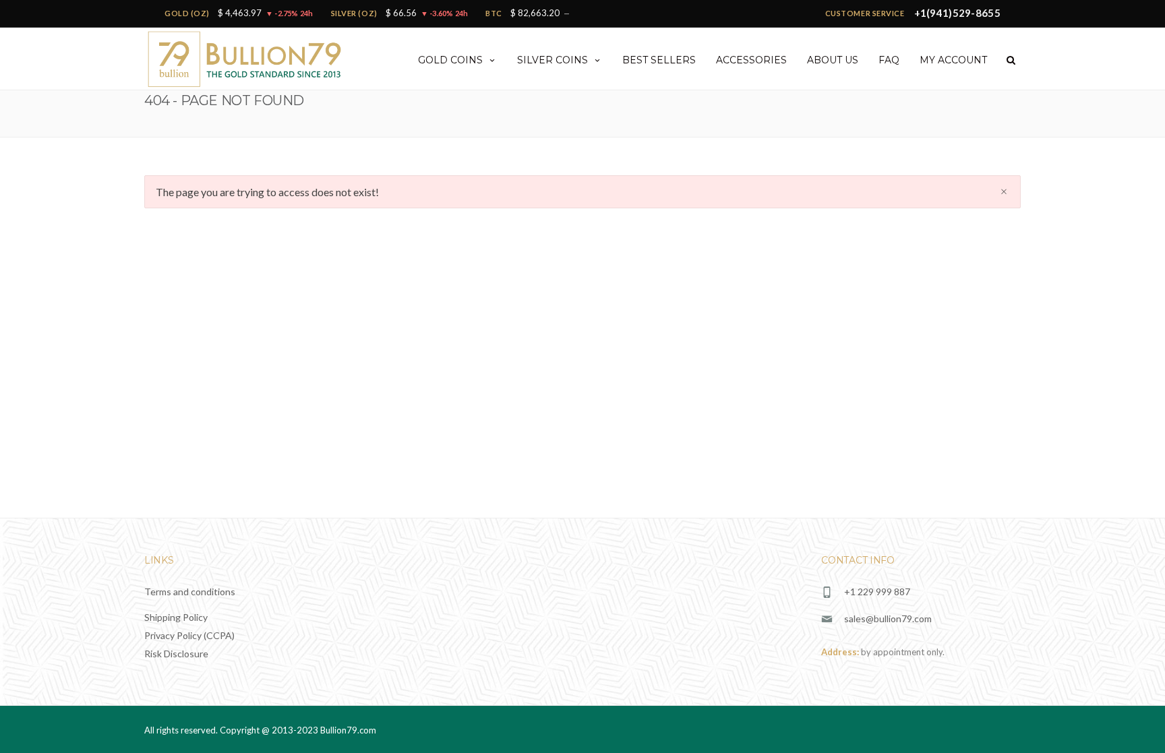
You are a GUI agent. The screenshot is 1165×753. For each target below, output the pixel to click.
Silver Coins (552, 60)
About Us (832, 60)
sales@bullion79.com (888, 618)
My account (953, 60)
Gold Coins (450, 60)
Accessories (751, 60)
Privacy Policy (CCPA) (189, 635)
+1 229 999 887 (877, 591)
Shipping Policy (176, 617)
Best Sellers (659, 60)
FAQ (888, 60)
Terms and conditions (189, 591)
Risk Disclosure (176, 653)
